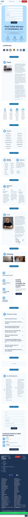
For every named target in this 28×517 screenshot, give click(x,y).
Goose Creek (16, 492)
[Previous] (2, 259)
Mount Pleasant (3, 489)
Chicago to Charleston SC (5, 499)
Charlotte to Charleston (17, 498)
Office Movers (8, 148)
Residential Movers (19, 144)
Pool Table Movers (8, 138)
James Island (16, 490)
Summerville (3, 492)
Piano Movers (3, 481)
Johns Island (3, 490)
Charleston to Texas (4, 498)
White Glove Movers (20, 142)
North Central (16, 489)
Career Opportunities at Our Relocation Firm (20, 505)
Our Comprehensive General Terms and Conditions (7, 507)
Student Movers (16, 481)
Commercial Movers (20, 140)
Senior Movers (8, 144)
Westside (2, 491)
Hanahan (2, 493)
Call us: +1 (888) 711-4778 (14, 56)
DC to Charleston (4, 500)
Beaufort (15, 493)
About (9, 455)
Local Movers (8, 133)
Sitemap (9, 458)
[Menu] (20, 1)
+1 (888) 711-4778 (11, 1)
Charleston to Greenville (5, 497)
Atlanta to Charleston (17, 495)
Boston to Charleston (4, 496)
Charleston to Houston (17, 497)
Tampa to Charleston (4, 505)
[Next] (26, 259)
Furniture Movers (19, 138)
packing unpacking (21, 94)
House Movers (20, 133)
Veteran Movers (19, 135)
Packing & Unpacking (8, 142)
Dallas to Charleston (17, 499)
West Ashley (16, 488)
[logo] (2, 1)
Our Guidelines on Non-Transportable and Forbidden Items (19, 507)
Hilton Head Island (4, 494)
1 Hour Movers (20, 146)
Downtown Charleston (4, 488)
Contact (9, 457)
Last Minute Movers (8, 146)
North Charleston (16, 491)
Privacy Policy (3, 506)
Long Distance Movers (8, 140)
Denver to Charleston (17, 500)
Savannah (15, 494)
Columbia (2, 495)
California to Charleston (17, 496)
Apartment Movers (8, 135)
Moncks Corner (16, 478)
